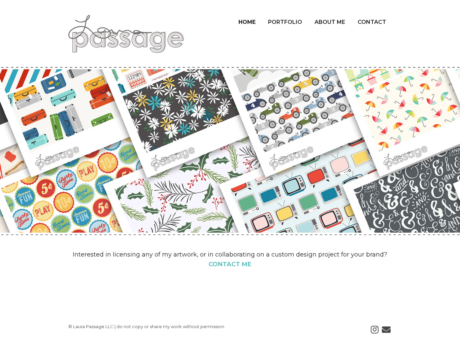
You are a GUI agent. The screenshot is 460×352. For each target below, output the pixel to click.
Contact (372, 22)
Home (247, 22)
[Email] (386, 330)
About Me (330, 22)
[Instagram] (375, 330)
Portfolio (285, 22)
